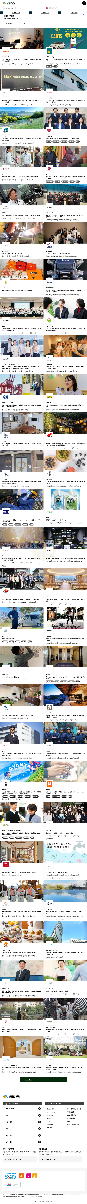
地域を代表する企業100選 (74, 1109)
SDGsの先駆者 (71, 1118)
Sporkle (49, 1127)
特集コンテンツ (51, 1109)
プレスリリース (51, 1112)
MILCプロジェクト (52, 1115)
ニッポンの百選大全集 (73, 1124)
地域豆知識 (50, 1124)
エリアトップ (16, 13)
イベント (49, 1121)
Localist (49, 1118)
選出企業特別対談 (71, 1115)
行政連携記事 (70, 1112)
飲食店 (69, 1121)
